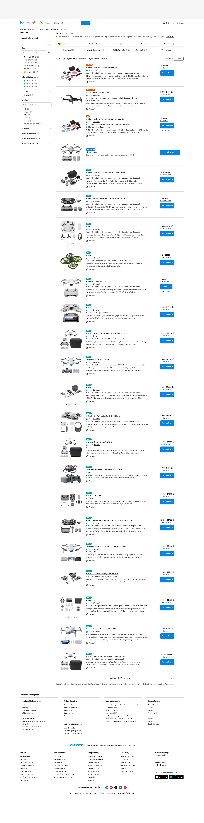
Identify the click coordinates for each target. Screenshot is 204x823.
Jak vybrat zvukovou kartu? (73, 733)
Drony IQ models (69, 716)
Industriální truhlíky (28, 719)
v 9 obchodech (165, 575)
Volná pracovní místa (27, 765)
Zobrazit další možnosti (31, 124)
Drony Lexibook (69, 705)
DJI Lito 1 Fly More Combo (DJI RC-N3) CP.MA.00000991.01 (106, 656)
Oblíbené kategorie (30, 701)
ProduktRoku (125, 762)
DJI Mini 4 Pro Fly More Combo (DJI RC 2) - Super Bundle (105, 119)
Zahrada (150, 719)
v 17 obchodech (165, 389)
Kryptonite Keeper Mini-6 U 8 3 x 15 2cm (119, 719)
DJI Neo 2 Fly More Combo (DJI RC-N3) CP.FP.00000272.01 (105, 199)
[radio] (22, 81)
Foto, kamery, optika (43, 29)
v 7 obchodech (165, 418)
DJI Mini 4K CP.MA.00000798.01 (96, 281)
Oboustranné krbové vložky (31, 727)
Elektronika (31, 29)
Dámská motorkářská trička (31, 716)
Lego (149, 716)
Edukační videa (92, 777)
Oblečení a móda (153, 724)
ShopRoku (124, 759)
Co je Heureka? (25, 756)
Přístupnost (24, 780)
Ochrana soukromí (60, 771)
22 (179, 678)
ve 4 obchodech (165, 444)
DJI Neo (88, 226)
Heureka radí (58, 762)
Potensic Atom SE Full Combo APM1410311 (101, 629)
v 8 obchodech (165, 336)
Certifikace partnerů (128, 765)
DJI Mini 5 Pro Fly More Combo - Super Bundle (101, 68)
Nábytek (151, 721)
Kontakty (23, 759)
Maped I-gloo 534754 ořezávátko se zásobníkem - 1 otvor (123, 721)
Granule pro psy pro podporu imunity (34, 721)
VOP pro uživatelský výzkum (63, 777)
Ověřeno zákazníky (127, 756)
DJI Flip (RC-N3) (91, 307)
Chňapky (25, 708)
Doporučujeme (154, 701)
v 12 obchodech (165, 229)
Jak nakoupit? (58, 756)
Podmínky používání (26, 762)
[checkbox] (22, 57)
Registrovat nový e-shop (96, 759)
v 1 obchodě (164, 68)
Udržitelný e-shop (127, 771)
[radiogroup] (36, 84)
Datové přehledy (93, 771)
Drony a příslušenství (56, 29)
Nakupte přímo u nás (61, 765)
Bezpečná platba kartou (62, 774)
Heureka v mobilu (59, 759)
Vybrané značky (70, 701)
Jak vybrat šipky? (69, 728)
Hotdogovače (26, 705)
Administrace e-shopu (95, 756)
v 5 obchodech (165, 362)
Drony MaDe (68, 710)
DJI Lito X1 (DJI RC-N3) (93, 495)
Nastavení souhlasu (60, 768)
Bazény (150, 710)
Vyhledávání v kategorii (29, 38)
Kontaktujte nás (160, 755)
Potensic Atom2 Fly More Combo (97, 359)
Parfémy (150, 708)
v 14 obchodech (165, 522)
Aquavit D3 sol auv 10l (113, 710)
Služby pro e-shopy (94, 762)
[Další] (183, 678)
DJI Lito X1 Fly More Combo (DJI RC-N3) (99, 442)
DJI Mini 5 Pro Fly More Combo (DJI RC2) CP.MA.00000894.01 (106, 173)
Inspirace (124, 768)
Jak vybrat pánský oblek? (72, 731)
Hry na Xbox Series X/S (29, 710)
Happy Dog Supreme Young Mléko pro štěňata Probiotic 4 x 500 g (123, 705)
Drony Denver (69, 713)
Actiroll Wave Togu (112, 708)
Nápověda (91, 780)
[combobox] (60, 23)
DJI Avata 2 (90, 387)
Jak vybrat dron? (92, 152)
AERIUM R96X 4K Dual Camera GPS (98, 93)
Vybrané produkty (113, 701)
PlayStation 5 (152, 713)
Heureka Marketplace (95, 765)
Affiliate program (93, 774)
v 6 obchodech (165, 309)
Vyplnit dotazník (160, 765)
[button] (34, 42)
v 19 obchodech (165, 175)
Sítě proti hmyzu (27, 713)
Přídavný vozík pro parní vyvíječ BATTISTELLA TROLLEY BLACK (123, 716)
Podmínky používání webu (125, 793)
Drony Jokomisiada (70, 708)
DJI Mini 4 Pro (90, 600)
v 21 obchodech (165, 257)
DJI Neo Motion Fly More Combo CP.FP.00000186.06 (103, 416)
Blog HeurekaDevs (26, 774)
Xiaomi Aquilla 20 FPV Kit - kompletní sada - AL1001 (104, 469)
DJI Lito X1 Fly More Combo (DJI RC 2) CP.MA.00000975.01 (106, 333)
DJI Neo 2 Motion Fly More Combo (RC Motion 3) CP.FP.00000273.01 (109, 520)
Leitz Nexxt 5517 (111, 713)
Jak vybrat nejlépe (71, 724)
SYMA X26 (89, 255)
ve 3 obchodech (165, 94)
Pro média (23, 768)
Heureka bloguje (25, 771)
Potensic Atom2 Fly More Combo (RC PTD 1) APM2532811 (106, 546)
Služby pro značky (93, 768)
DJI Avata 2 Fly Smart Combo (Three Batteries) (102, 574)
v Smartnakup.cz (165, 282)
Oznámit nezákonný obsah (29, 777)
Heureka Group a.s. (92, 793)
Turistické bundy (27, 730)
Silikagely (25, 724)
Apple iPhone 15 (153, 705)
